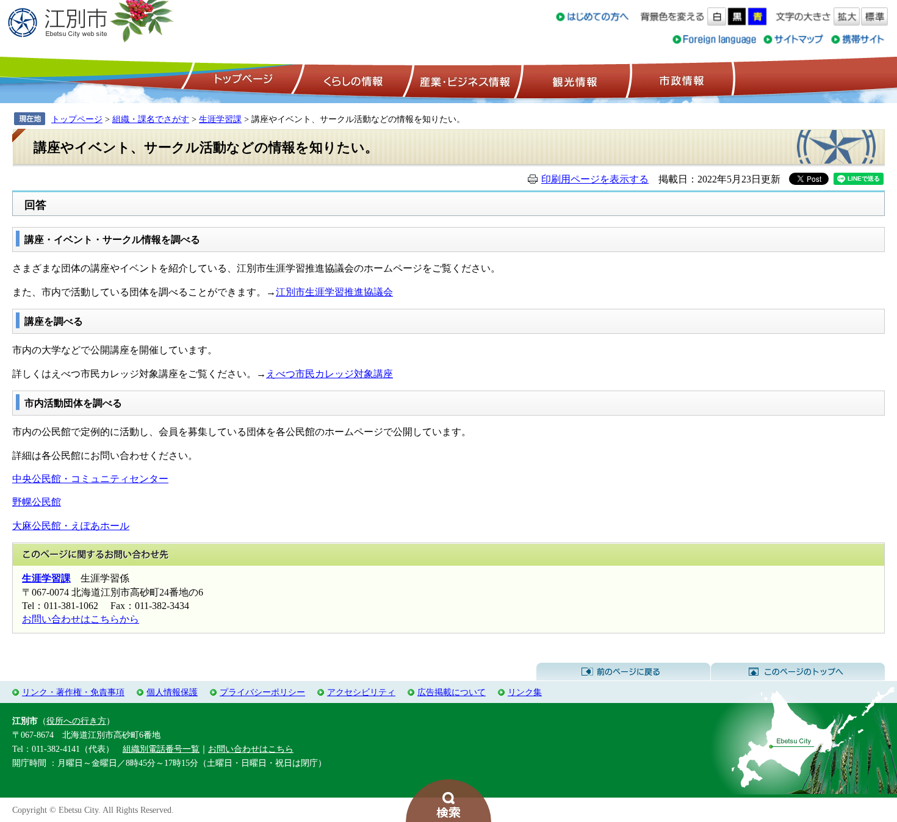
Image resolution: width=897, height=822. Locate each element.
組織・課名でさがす (150, 119)
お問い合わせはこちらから (80, 619)
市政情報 (680, 80)
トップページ (242, 80)
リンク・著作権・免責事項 (73, 692)
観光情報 (573, 80)
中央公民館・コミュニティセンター (90, 479)
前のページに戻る (623, 672)
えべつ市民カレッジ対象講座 (329, 374)
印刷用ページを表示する (595, 179)
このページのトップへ (798, 672)
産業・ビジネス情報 (463, 80)
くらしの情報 (352, 80)
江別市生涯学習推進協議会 (334, 292)
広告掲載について (451, 692)
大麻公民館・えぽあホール (70, 526)
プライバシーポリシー (262, 692)
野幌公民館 (36, 502)
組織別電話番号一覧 (161, 749)
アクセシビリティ (361, 692)
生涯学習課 (220, 119)
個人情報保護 (172, 692)
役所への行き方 (76, 721)
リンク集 (525, 692)
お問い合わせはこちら (251, 749)
